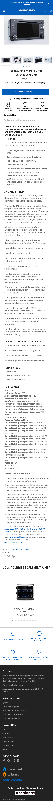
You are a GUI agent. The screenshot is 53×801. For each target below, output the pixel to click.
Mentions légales (10, 706)
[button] (12, 620)
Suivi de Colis (8, 741)
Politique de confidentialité (15, 710)
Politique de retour (11, 718)
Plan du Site (8, 745)
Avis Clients (7, 737)
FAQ (4, 729)
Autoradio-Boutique (17, 800)
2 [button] (26, 66)
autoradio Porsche (13, 542)
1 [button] (23, 66)
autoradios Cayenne (18, 537)
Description (10, 115)
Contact (6, 733)
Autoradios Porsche (21, 549)
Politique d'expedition (12, 714)
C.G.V (5, 702)
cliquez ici (18, 685)
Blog (4, 749)
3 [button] (29, 66)
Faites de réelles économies (19, 120)
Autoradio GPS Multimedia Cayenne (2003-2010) (25, 530)
